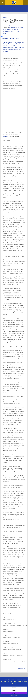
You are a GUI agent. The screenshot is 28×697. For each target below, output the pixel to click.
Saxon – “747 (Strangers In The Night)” (13, 21)
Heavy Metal (10, 29)
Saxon (4, 33)
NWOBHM (16, 31)
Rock (21, 31)
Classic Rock (16, 27)
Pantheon (6, 136)
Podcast (5, 17)
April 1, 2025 (6, 25)
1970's (11, 27)
